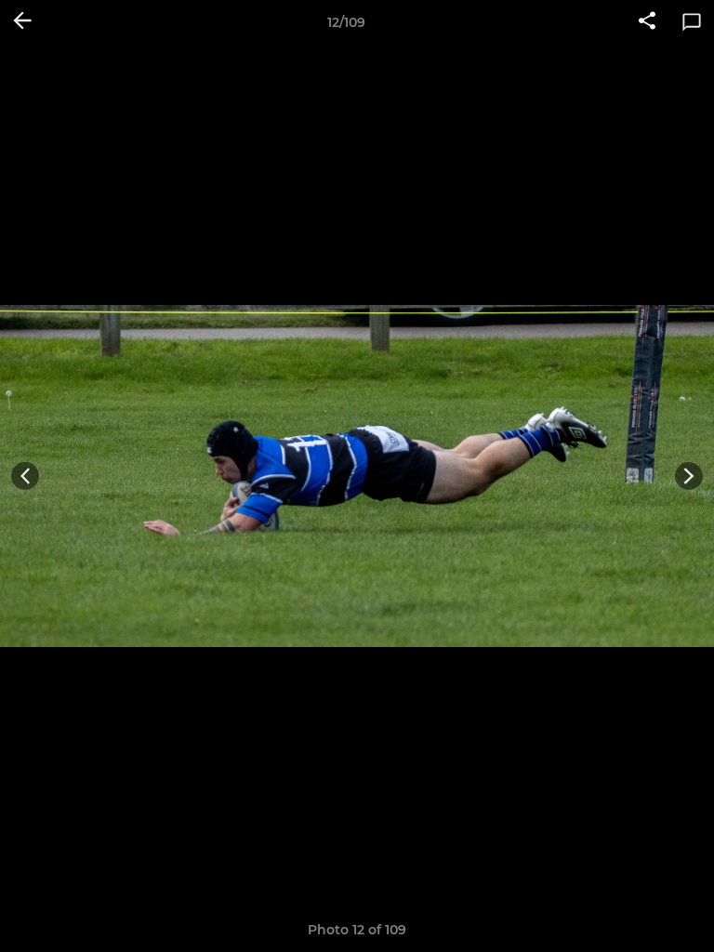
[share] (647, 22)
